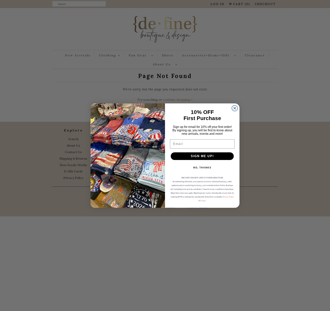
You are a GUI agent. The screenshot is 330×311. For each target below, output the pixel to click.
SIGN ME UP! (202, 156)
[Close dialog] (235, 108)
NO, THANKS (202, 167)
